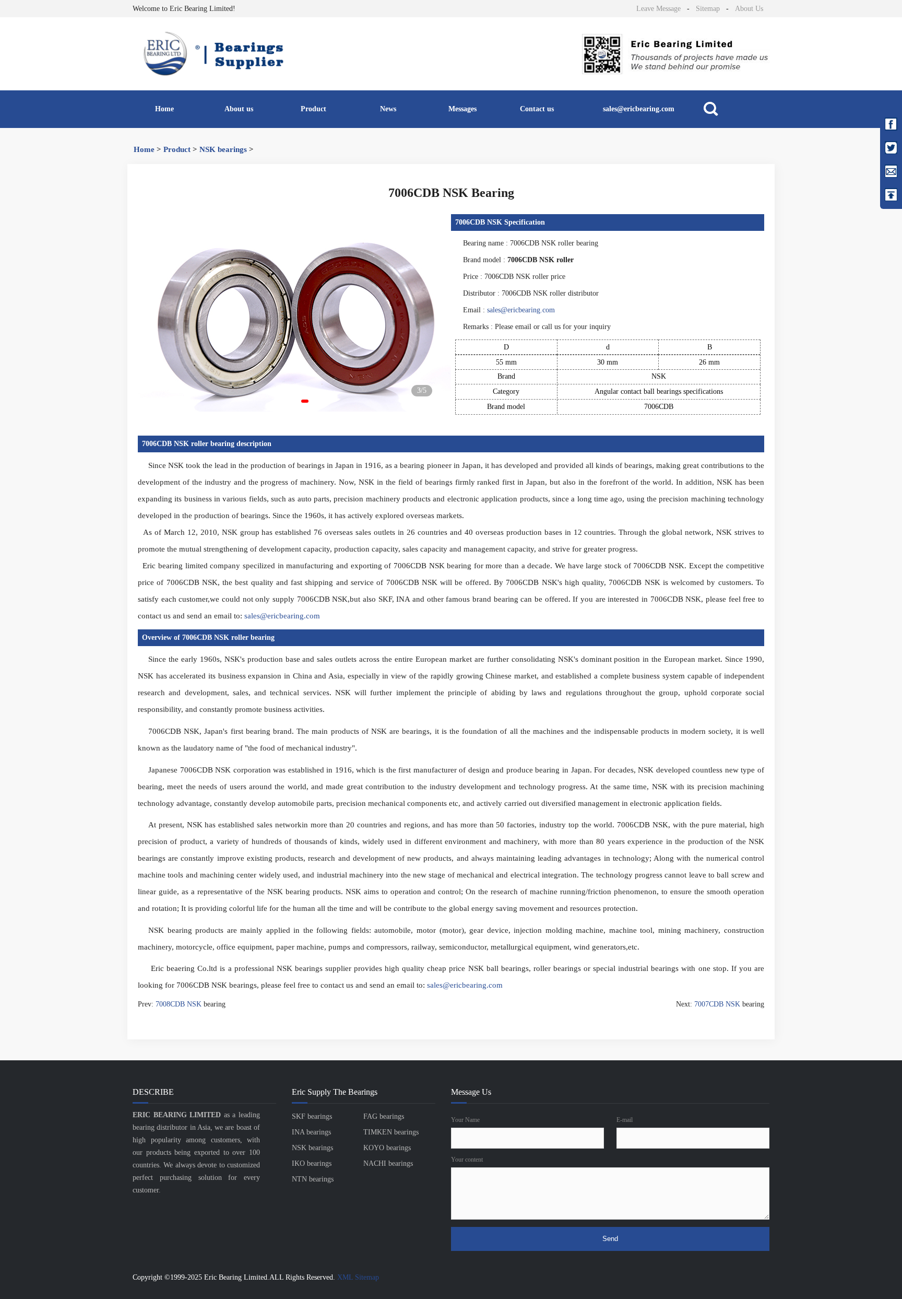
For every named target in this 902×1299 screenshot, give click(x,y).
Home (164, 109)
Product (313, 109)
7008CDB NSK (178, 1004)
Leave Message (658, 9)
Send (610, 1239)
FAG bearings (383, 1116)
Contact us (537, 109)
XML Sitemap (358, 1277)
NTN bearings (313, 1179)
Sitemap (708, 9)
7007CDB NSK (717, 1004)
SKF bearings (312, 1116)
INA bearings (311, 1132)
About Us (749, 9)
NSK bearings (223, 149)
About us (238, 109)
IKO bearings (311, 1163)
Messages (462, 109)
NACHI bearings (388, 1163)
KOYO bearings (387, 1148)
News (388, 109)
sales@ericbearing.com (638, 109)
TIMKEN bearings (391, 1132)
